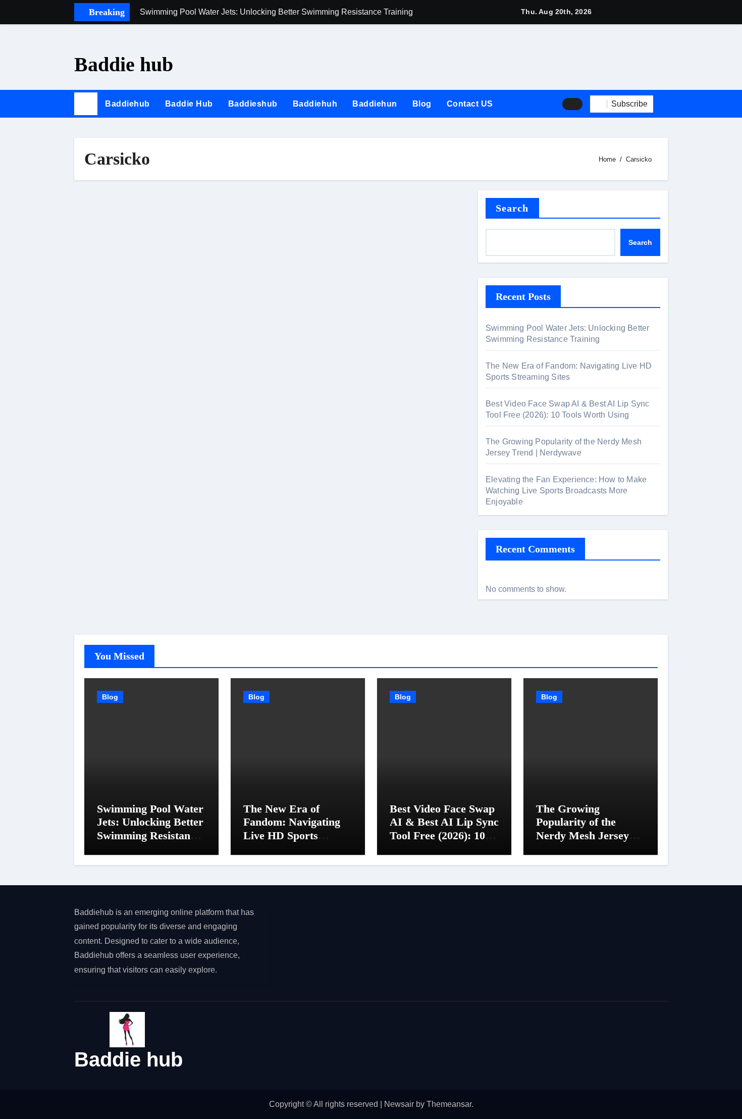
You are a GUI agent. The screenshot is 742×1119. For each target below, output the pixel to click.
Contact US (470, 103)
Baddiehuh (315, 103)
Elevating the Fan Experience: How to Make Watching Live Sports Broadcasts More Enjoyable (566, 490)
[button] (664, 104)
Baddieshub (253, 103)
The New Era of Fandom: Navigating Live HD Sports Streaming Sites (291, 828)
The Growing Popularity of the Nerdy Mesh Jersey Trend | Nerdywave (582, 828)
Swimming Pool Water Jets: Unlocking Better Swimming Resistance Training (150, 828)
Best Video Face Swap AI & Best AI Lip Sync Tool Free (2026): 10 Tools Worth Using (444, 828)
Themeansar (449, 1104)
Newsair (399, 1104)
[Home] (85, 104)
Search (512, 208)
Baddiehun (374, 103)
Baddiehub (127, 103)
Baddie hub (123, 64)
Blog (422, 103)
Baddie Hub (189, 103)
